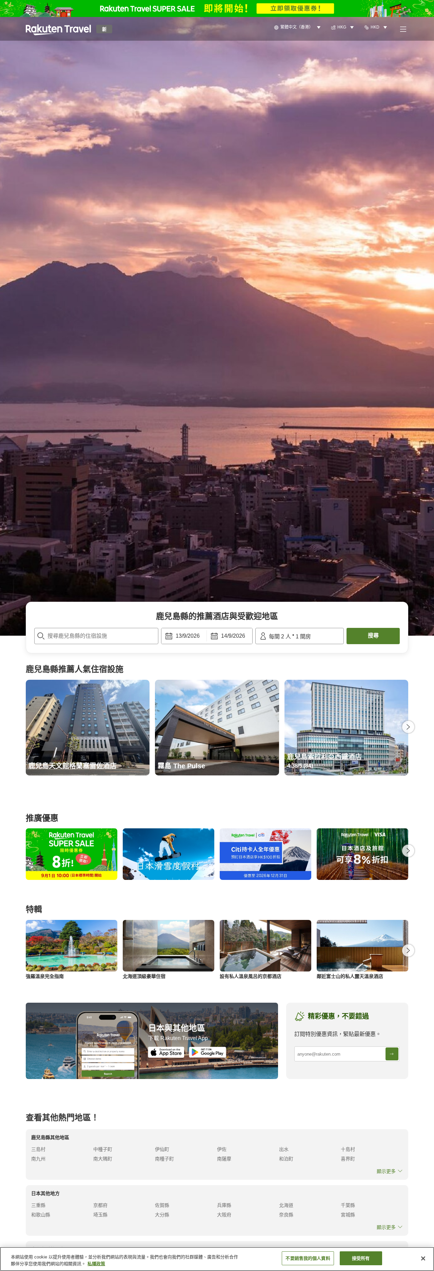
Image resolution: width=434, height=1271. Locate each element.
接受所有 (361, 1258)
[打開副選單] (402, 28)
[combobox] (96, 636)
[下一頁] (408, 727)
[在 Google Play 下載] (207, 1052)
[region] (217, 1259)
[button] (58, 28)
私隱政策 (96, 1263)
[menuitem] (298, 27)
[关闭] (423, 1258)
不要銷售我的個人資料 (307, 1258)
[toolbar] (207, 636)
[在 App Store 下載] (166, 1052)
